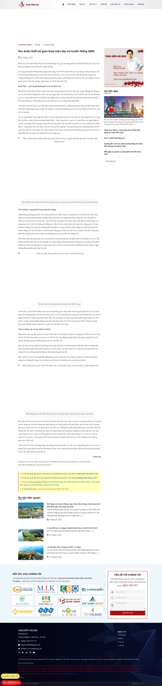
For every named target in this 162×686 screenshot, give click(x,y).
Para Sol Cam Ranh (35, 485)
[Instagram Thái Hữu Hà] (30, 652)
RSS (142, 683)
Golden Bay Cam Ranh (84, 474)
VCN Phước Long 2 (112, 666)
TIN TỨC (92, 4)
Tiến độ (104, 4)
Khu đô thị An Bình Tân (58, 482)
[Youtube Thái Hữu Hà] (34, 652)
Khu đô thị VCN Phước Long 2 (79, 482)
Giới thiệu (71, 4)
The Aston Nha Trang (113, 668)
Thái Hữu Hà (34, 683)
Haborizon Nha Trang (51, 485)
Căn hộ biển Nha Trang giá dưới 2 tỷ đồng (64, 547)
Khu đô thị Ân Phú (64, 668)
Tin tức (121, 642)
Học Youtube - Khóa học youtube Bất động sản (54, 671)
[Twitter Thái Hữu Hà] (23, 652)
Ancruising (84, 666)
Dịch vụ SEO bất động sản (114, 138)
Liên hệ (141, 4)
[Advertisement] (81, 25)
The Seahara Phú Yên (96, 666)
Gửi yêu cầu (128, 613)
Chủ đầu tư (115, 4)
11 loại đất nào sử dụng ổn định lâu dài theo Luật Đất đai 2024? (72, 528)
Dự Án (82, 4)
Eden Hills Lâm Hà (29, 671)
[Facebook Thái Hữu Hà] (19, 652)
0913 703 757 (130, 585)
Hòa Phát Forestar (51, 668)
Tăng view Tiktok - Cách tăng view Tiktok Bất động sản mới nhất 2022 (122, 131)
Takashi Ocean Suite (37, 666)
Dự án (121, 638)
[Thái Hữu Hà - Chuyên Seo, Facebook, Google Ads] (123, 67)
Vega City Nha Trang (79, 668)
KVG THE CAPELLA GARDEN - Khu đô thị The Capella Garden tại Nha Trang (99, 671)
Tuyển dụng (129, 4)
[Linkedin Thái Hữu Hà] (27, 652)
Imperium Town (23, 666)
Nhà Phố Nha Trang (30, 674)
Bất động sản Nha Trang (96, 668)
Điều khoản (136, 683)
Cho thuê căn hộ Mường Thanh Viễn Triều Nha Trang (56, 674)
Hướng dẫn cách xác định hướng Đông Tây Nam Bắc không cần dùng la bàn (123, 144)
